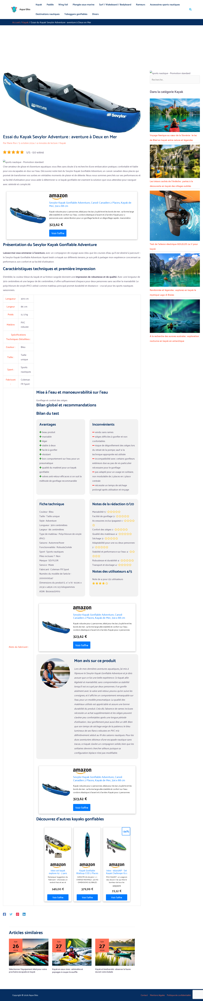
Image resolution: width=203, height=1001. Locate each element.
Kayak (39, 5)
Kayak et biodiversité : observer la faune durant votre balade (113, 971)
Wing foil (63, 5)
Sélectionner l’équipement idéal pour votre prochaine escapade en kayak (28, 971)
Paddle (50, 5)
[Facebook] (4, 914)
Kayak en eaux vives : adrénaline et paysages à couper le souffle (67, 971)
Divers (95, 14)
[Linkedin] (24, 914)
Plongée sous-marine (83, 5)
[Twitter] (11, 914)
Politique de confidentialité (179, 995)
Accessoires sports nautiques (165, 5)
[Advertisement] (101, 48)
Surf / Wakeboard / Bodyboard (115, 5)
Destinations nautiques (48, 14)
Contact (144, 995)
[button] (190, 9)
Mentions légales (157, 995)
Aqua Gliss (24, 9)
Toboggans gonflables (75, 14)
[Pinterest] (17, 914)
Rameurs (140, 5)
